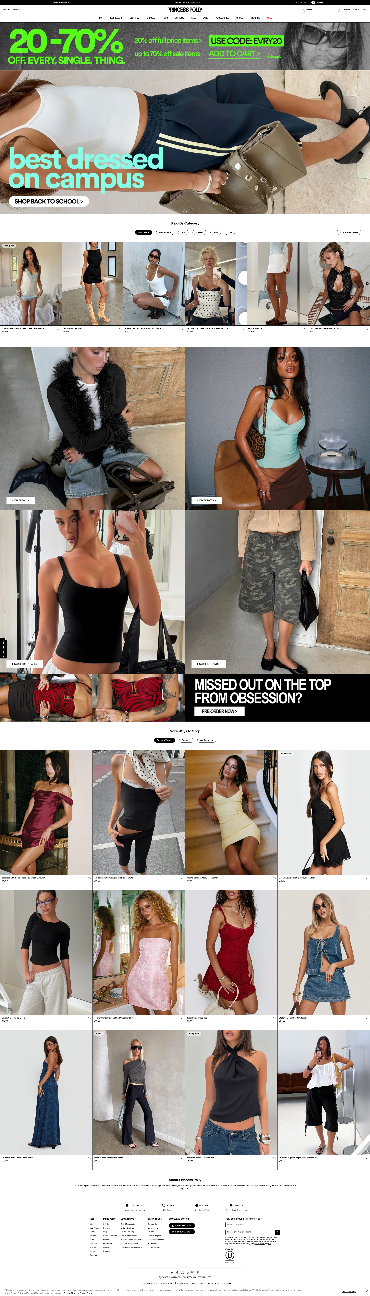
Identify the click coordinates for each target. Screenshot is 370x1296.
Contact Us (152, 1224)
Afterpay (93, 1247)
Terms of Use (183, 1283)
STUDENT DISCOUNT (61, 2)
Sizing (92, 1239)
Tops (215, 232)
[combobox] (229, 1232)
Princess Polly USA (149, 1283)
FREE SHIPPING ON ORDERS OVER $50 (185, 2)
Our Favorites (206, 740)
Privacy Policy (260, 1244)
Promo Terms (198, 1283)
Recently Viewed (164, 740)
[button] (365, 9)
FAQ (91, 1224)
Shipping (93, 1232)
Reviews (106, 1239)
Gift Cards (107, 1224)
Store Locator (153, 1228)
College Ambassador (156, 1239)
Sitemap (227, 1283)
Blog (105, 1232)
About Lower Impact (128, 1235)
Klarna (92, 1251)
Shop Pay (93, 1255)
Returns (93, 1235)
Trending (186, 740)
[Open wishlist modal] (59, 328)
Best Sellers (143, 232)
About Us (106, 1247)
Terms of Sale (167, 1283)
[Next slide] (367, 283)
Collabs (151, 1232)
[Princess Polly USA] (185, 9)
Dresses (200, 232)
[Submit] (277, 1232)
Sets (183, 232)
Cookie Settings (154, 1247)
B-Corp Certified (127, 1228)
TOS (269, 1244)
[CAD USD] (6, 9)
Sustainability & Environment (132, 1239)
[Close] (367, 1291)
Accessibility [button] (153, 1243)
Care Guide (94, 1243)
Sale (230, 232)
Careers (106, 1251)
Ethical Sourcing (127, 1232)
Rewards (106, 1228)
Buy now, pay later (303, 2)
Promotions (107, 1243)
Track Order (94, 1228)
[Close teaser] (6, 639)
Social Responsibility (129, 1224)
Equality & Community (129, 1243)
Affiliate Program (154, 1235)
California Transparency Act (132, 1247)
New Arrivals (165, 232)
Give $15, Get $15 (110, 1235)
